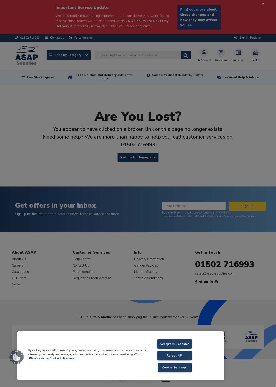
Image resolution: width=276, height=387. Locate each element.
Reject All (174, 355)
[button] (17, 357)
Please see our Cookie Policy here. (52, 358)
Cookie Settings (174, 367)
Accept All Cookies (175, 344)
